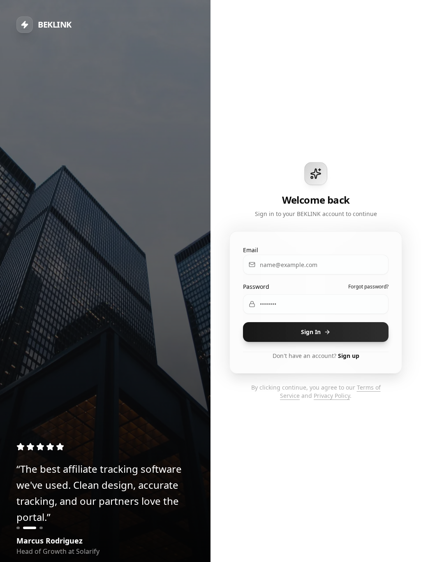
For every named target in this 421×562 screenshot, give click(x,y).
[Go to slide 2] (29, 528)
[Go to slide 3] (41, 528)
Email (250, 250)
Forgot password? (368, 286)
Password (256, 286)
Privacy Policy (332, 395)
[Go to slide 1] (18, 528)
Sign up (348, 356)
